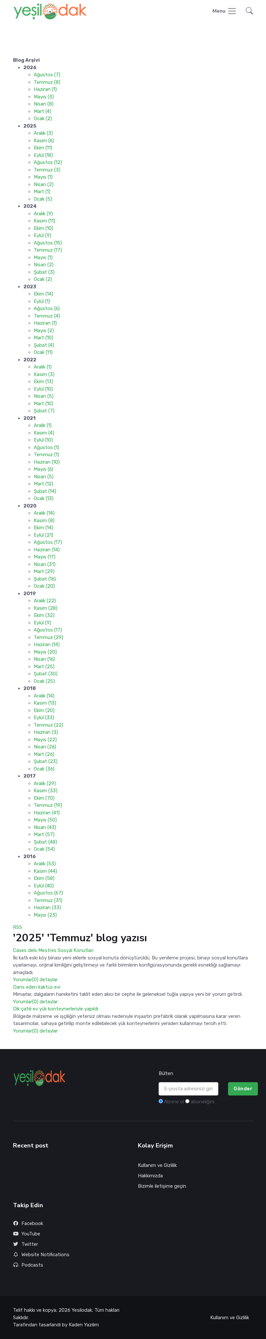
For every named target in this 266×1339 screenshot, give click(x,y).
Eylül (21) (43, 535)
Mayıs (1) (43, 177)
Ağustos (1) (46, 447)
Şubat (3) (44, 272)
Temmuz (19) (48, 805)
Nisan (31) (44, 564)
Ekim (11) (43, 148)
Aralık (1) (43, 367)
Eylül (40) (44, 886)
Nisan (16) (44, 659)
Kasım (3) (44, 374)
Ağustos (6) (47, 308)
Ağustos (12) (48, 162)
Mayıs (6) (43, 469)
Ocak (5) (43, 199)
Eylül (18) (43, 155)
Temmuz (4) (47, 316)
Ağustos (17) (48, 542)
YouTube (30, 1234)
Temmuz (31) (48, 900)
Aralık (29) (45, 783)
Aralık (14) (44, 513)
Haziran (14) (47, 550)
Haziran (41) (47, 813)
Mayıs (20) (45, 652)
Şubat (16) (45, 579)
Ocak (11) (43, 352)
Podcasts (32, 1265)
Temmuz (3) (47, 170)
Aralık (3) (43, 133)
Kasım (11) (44, 221)
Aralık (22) (45, 601)
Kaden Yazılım (84, 1325)
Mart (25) (44, 667)
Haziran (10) (47, 462)
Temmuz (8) (47, 82)
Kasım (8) (44, 520)
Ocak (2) (43, 118)
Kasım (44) (45, 871)
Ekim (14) (43, 294)
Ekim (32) (44, 615)
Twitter (29, 1244)
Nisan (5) (44, 396)
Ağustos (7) (47, 75)
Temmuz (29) (48, 637)
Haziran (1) (45, 89)
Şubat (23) (45, 761)
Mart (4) (42, 111)
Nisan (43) (45, 827)
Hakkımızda (150, 1176)
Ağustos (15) (48, 243)
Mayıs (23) (45, 915)
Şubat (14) (45, 491)
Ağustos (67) (48, 893)
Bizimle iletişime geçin (162, 1186)
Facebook (32, 1223)
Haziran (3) (46, 732)
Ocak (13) (44, 498)
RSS (17, 927)
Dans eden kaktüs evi (36, 987)
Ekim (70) (44, 798)
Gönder (243, 1089)
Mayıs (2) (44, 330)
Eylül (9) (42, 235)
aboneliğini (202, 1102)
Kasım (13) (45, 703)
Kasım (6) (44, 141)
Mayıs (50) (45, 820)
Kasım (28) (45, 608)
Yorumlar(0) (25, 979)
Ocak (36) (44, 769)
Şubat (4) (44, 345)
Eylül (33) (44, 717)
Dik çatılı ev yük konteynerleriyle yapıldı (55, 1009)
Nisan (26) (45, 747)
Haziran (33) (47, 907)
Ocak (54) (44, 849)
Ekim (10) (43, 228)
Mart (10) (43, 338)
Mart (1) (42, 191)
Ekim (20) (44, 710)
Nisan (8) (44, 104)
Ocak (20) (44, 586)
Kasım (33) (45, 791)
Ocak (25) (44, 681)
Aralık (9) (43, 214)
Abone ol (174, 1102)
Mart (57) (44, 834)
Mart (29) (44, 571)
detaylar (49, 979)
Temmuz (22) (48, 725)
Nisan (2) (44, 184)
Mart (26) (44, 754)
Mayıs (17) (44, 557)
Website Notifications (45, 1255)
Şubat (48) (45, 842)
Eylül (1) (42, 301)
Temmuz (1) (46, 454)
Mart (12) (43, 484)
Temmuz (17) (48, 250)
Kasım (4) (44, 433)
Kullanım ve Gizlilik (157, 1165)
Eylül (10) (43, 389)
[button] (247, 11)
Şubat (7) (44, 411)
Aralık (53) (45, 864)
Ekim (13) (43, 381)
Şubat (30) (45, 674)
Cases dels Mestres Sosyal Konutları (53, 950)
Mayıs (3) (44, 97)
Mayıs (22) (45, 740)
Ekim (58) (44, 878)
